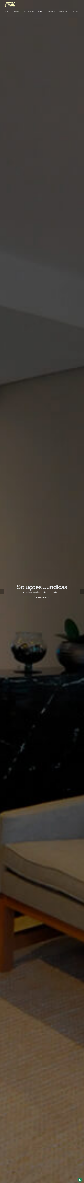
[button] (2, 591)
